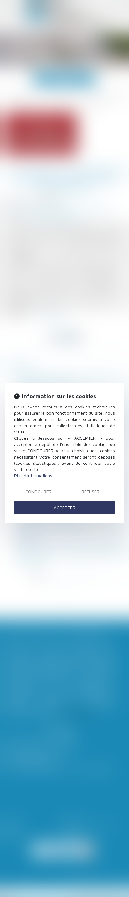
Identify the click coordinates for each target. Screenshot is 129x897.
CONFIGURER (38, 491)
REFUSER (90, 491)
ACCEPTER (64, 507)
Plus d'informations (33, 475)
